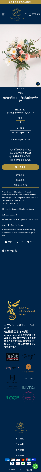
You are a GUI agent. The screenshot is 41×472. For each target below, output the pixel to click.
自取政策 (20, 180)
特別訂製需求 (20, 185)
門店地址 (20, 444)
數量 (20, 118)
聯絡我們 (20, 439)
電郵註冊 (20, 455)
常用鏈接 (20, 450)
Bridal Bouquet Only (20, 132)
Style (20, 128)
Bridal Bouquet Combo (20, 139)
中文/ (34, 14)
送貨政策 (20, 175)
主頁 (20, 93)
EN (38, 14)
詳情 (32, 113)
